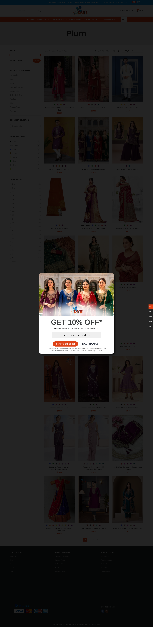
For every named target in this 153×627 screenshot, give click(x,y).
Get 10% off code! (65, 344)
